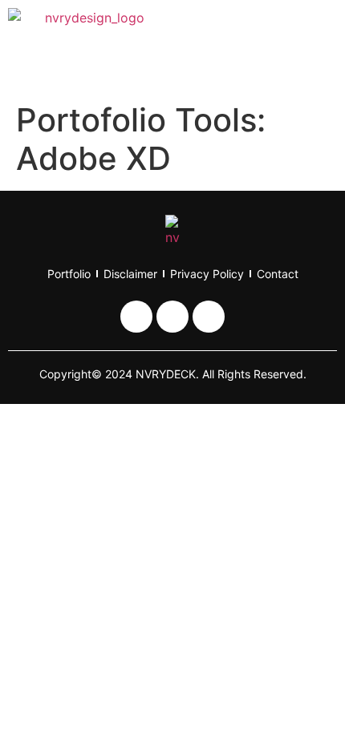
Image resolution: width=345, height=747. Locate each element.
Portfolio (69, 274)
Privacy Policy (207, 274)
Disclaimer (130, 274)
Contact (277, 274)
